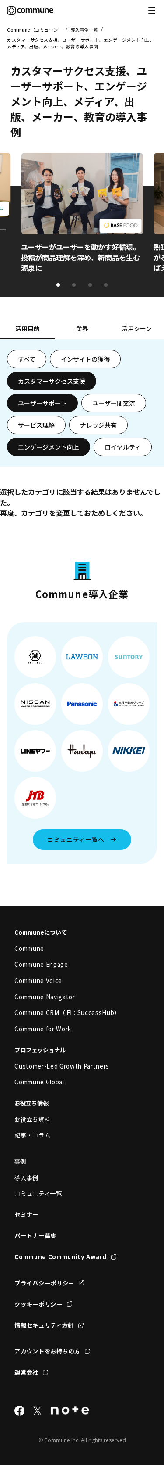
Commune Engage (41, 964)
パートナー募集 (35, 1235)
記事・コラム (32, 1135)
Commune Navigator (44, 997)
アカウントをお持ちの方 (47, 1351)
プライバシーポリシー (44, 1283)
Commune (29, 948)
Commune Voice (38, 980)
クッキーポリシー (38, 1304)
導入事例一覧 (84, 29)
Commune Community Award (60, 1257)
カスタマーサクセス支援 (51, 381)
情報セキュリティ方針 (44, 1325)
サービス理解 (36, 425)
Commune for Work (42, 1029)
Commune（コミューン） (35, 29)
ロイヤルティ (123, 447)
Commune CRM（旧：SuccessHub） (67, 1012)
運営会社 (26, 1372)
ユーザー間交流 (113, 403)
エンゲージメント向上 (48, 447)
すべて (26, 359)
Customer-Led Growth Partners (61, 1066)
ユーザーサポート (42, 403)
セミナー (26, 1214)
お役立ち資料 (32, 1119)
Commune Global (39, 1082)
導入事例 (26, 1177)
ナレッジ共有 (98, 425)
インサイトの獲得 (85, 359)
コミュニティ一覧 (38, 1193)
